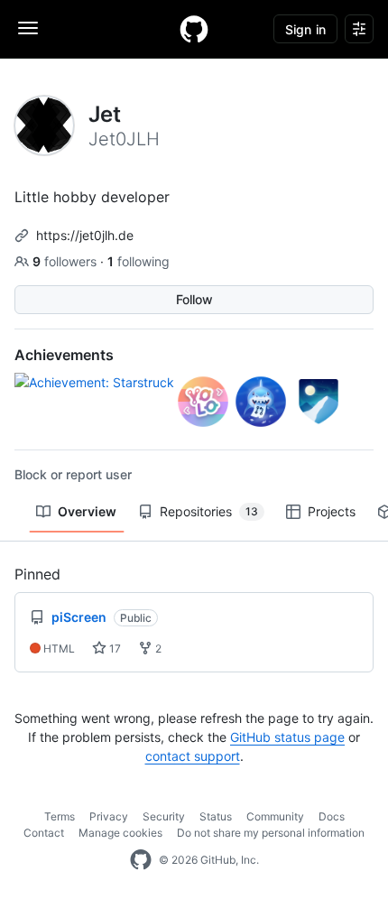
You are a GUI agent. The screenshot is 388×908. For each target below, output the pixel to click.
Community (275, 816)
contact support (192, 756)
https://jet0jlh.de (85, 235)
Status (215, 816)
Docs (332, 816)
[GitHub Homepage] (141, 860)
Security (164, 816)
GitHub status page (287, 737)
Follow (194, 299)
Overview (87, 511)
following (138, 261)
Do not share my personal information (271, 832)
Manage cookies (120, 832)
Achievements (64, 355)
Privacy (108, 816)
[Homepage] (194, 28)
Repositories (209, 511)
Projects (332, 511)
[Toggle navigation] (28, 28)
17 (113, 648)
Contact (43, 832)
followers (66, 261)
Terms (59, 816)
